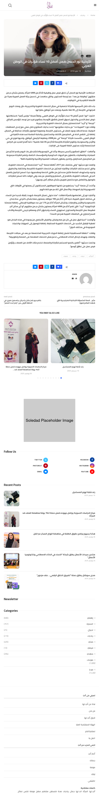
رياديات (82, 15)
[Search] (10, 5)
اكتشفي (91, 781)
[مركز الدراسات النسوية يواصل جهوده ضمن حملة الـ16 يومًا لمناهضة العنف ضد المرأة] (26, 341)
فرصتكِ (48, 647)
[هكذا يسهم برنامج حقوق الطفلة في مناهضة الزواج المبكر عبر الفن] (11, 540)
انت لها (79, 791)
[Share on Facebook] (52, 83)
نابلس (26, 791)
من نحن (92, 711)
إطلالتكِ (48, 617)
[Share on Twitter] (46, 83)
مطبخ (38, 791)
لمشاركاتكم (90, 731)
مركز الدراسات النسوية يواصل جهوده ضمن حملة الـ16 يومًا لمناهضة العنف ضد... (26, 368)
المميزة (48, 623)
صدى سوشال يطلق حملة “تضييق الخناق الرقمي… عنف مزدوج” (66, 575)
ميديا (91, 669)
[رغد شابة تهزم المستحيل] (73, 341)
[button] (7, 348)
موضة (92, 767)
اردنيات (82, 256)
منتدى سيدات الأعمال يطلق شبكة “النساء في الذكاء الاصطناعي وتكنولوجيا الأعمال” (60, 556)
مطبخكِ (48, 653)
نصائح (20, 791)
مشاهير (45, 791)
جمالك (92, 760)
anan (89, 71)
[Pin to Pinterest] (41, 83)
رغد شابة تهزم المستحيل (73, 366)
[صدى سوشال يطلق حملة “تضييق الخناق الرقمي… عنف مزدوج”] (11, 581)
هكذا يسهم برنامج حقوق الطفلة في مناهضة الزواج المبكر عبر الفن (64, 533)
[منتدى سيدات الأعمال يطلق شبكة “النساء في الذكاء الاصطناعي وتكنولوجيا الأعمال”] (11, 561)
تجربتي (48, 629)
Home (93, 15)
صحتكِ (48, 641)
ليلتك (93, 774)
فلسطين (53, 791)
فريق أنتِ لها (89, 718)
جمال (72, 791)
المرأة (85, 791)
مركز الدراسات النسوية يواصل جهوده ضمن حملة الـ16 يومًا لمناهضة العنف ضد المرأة (58, 514)
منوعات (90, 659)
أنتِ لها (92, 791)
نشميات (65, 256)
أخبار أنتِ (91, 256)
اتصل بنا (92, 738)
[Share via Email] (35, 83)
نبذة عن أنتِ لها (88, 704)
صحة (60, 791)
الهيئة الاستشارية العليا (85, 724)
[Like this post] (58, 83)
